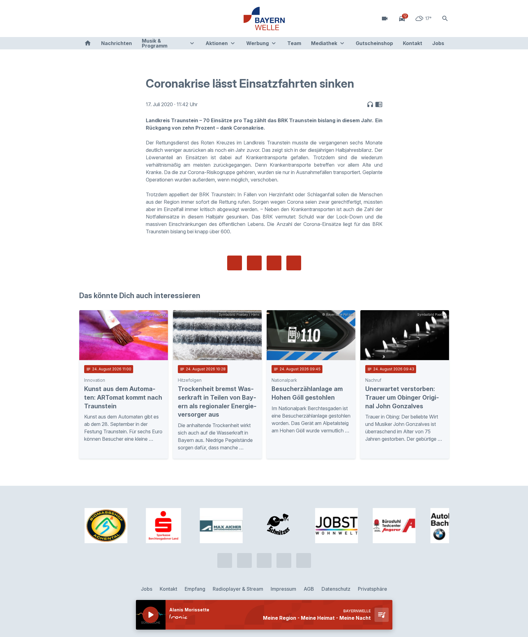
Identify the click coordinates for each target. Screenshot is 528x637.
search (445, 18)
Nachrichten (116, 43)
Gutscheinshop (374, 43)
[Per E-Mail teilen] (293, 263)
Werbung (257, 43)
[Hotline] (85, 18)
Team (294, 43)
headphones (370, 104)
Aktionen (217, 43)
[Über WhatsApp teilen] (274, 263)
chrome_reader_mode (379, 104)
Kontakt (412, 43)
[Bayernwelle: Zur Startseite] (264, 18)
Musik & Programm (154, 43)
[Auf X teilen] (254, 263)
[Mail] (135, 18)
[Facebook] (110, 18)
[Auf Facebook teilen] (234, 263)
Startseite (87, 43)
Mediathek (324, 43)
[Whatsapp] (98, 18)
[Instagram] (122, 18)
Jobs (438, 43)
